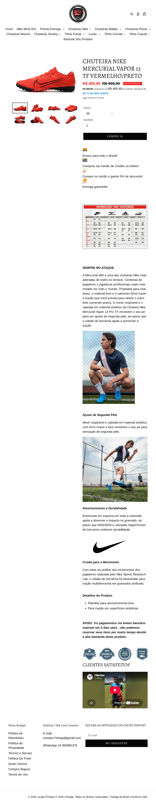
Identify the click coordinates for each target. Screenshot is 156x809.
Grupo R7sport (46, 796)
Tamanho (87, 108)
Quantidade (88, 120)
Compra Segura (19, 769)
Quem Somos (17, 763)
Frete (85, 98)
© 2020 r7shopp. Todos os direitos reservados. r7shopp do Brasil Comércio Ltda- (101, 796)
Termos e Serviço (20, 753)
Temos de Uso (18, 774)
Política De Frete (19, 758)
